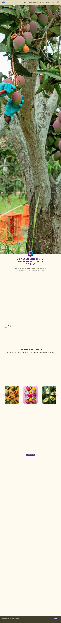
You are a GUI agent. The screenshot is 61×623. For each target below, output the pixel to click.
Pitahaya (30, 402)
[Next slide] (57, 395)
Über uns (24, 2)
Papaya (12, 402)
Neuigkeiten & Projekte (50, 2)
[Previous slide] (3, 395)
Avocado (49, 402)
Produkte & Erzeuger (32, 2)
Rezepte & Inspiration (41, 2)
